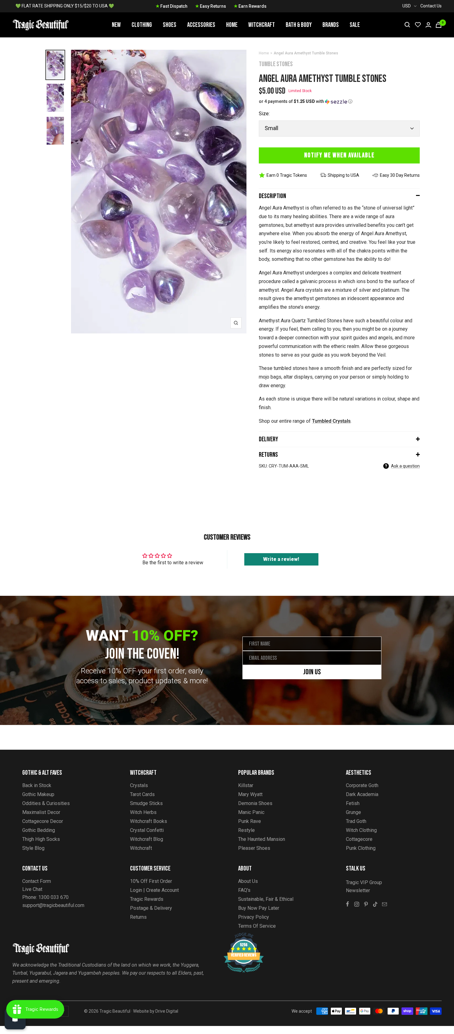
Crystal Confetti (147, 830)
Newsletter (358, 890)
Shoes (169, 25)
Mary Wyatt (250, 794)
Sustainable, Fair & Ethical (265, 899)
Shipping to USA (343, 175)
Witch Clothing (361, 830)
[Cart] (438, 25)
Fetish (352, 803)
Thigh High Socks (41, 839)
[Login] (428, 25)
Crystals (139, 785)
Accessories (201, 25)
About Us (248, 881)
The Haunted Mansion (261, 839)
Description (272, 196)
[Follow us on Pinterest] (366, 904)
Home (232, 25)
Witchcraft (261, 25)
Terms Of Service (257, 926)
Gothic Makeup (38, 794)
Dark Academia (362, 794)
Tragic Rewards (146, 899)
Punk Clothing (361, 848)
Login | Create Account (154, 890)
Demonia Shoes (255, 803)
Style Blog (33, 848)
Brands (330, 25)
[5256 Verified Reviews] (238, 936)
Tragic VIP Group (364, 882)
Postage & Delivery (151, 908)
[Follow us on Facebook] (347, 904)
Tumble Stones (276, 64)
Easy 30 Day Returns (400, 175)
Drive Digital (166, 1011)
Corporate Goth (362, 785)
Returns (268, 455)
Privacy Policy (253, 917)
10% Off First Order (151, 881)
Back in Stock (36, 785)
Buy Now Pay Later (258, 908)
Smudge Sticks (146, 803)
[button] (339, 101)
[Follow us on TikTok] (375, 904)
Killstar (245, 785)
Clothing (142, 25)
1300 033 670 (53, 897)
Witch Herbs (143, 812)
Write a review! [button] (281, 559)
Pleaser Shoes (254, 848)
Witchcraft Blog (146, 839)
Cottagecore (359, 839)
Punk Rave (249, 821)
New (116, 25)
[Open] (15, 1018)
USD (406, 5)
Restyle (246, 830)
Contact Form (36, 881)
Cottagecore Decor (42, 821)
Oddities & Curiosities (46, 803)
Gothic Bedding (38, 830)
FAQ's (244, 890)
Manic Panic (251, 812)
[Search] (407, 25)
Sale (355, 25)
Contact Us (431, 5)
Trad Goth (356, 821)
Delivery (268, 439)
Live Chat (32, 889)
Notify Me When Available (339, 155)
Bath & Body (299, 25)
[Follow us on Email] (384, 904)
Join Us (312, 671)
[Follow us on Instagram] (356, 904)
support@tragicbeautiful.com (53, 905)
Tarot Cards (142, 794)
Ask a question (405, 466)
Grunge (353, 812)
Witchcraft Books (148, 821)
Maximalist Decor (41, 812)
